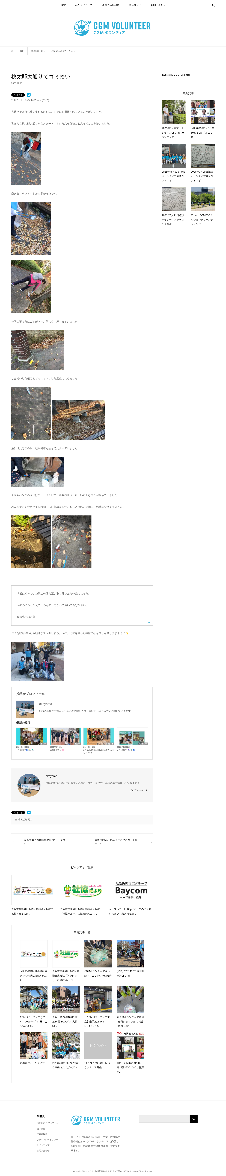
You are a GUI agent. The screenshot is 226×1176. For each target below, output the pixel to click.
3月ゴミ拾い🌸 (57, 750)
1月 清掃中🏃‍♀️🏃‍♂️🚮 (126, 750)
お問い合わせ (158, 5)
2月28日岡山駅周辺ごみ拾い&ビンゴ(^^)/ (98, 751)
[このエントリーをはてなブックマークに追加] (29, 95)
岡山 (30, 819)
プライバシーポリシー (47, 1139)
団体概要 (41, 1129)
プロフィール (136, 790)
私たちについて (84, 5)
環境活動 (22, 819)
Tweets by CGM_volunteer (176, 74)
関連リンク (135, 5)
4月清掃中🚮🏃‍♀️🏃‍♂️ (25, 750)
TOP (63, 5)
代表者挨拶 (42, 1134)
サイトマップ (43, 1145)
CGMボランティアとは (48, 1123)
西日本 (43, 744)
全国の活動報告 (110, 5)
